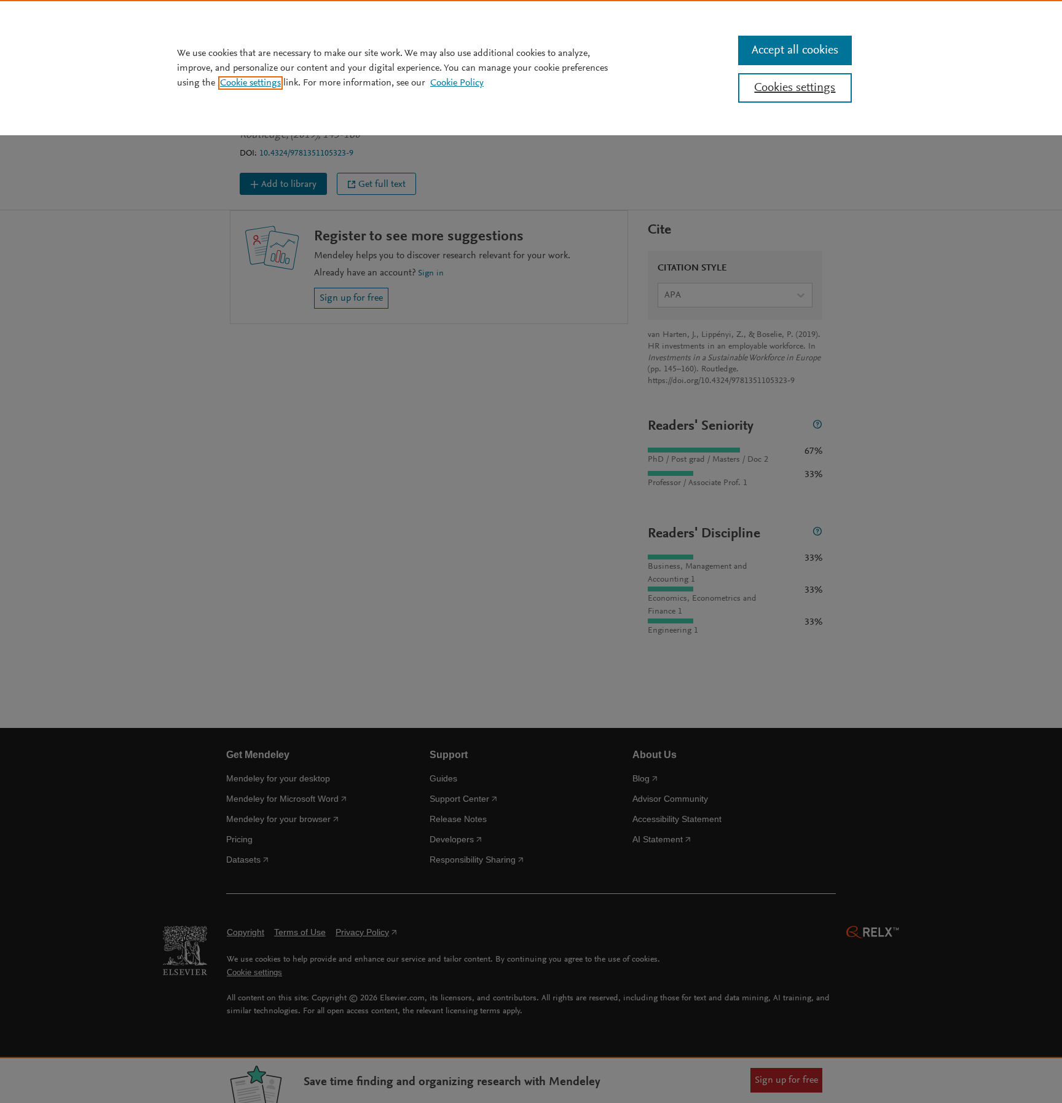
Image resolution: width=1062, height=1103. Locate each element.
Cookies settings (794, 88)
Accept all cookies (795, 50)
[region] (531, 67)
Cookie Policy (457, 83)
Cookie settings (250, 83)
